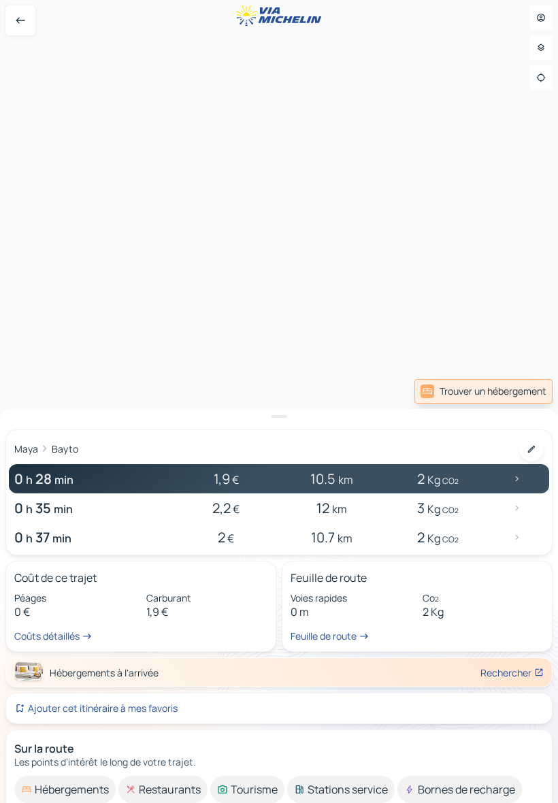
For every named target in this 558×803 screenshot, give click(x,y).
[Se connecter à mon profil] (541, 17)
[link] (483, 391)
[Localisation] (541, 77)
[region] (279, 401)
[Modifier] (531, 449)
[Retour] (20, 20)
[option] (65, 789)
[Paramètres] (541, 47)
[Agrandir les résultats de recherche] (279, 416)
